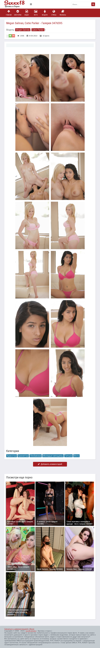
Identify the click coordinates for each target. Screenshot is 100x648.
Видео (27, 15)
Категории (17, 15)
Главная (9, 15)
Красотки (11, 455)
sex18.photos (31, 631)
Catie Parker (38, 29)
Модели (45, 15)
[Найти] (93, 4)
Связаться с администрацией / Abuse (19, 629)
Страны (53, 15)
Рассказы (63, 15)
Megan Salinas (23, 29)
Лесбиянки (35, 455)
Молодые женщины (53, 455)
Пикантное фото (16, 4)
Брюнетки (23, 455)
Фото (36, 15)
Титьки (68, 455)
